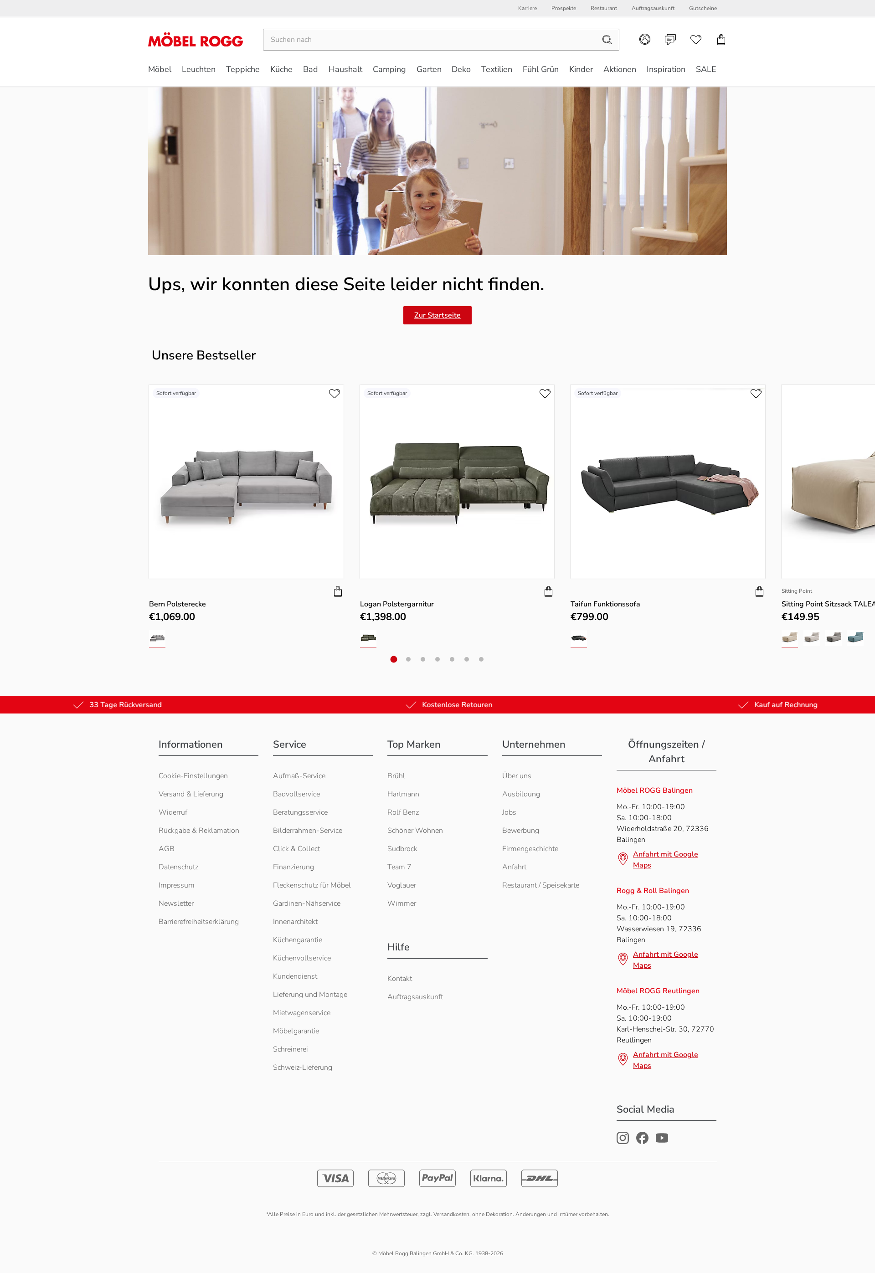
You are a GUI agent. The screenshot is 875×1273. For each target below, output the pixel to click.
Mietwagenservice (301, 1013)
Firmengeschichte (530, 849)
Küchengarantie (297, 940)
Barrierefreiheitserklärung (199, 922)
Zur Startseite (437, 315)
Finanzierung (293, 867)
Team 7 (399, 867)
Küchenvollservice (302, 958)
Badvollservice (296, 794)
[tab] (394, 659)
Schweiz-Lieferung (302, 1068)
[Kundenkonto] (644, 39)
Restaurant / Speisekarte (540, 885)
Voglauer (401, 885)
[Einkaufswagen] (721, 39)
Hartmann (403, 794)
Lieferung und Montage (310, 995)
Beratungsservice (300, 812)
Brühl (396, 776)
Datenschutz (178, 867)
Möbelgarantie (296, 1031)
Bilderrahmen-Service (307, 831)
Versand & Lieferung (191, 794)
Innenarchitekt (295, 922)
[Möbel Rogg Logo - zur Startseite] (195, 39)
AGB (167, 849)
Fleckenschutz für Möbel (312, 885)
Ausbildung (521, 794)
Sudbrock (402, 849)
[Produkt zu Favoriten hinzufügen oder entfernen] (334, 393)
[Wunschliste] (695, 39)
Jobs (509, 812)
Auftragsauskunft (415, 997)
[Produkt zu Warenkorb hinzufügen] (338, 591)
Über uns (516, 776)
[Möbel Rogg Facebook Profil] (642, 1142)
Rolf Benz (403, 812)
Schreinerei (290, 1049)
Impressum (177, 885)
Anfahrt (514, 867)
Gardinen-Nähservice (306, 903)
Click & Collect (296, 849)
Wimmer (401, 903)
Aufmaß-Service (299, 776)
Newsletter (176, 903)
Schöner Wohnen (415, 831)
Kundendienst (295, 976)
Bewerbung (520, 831)
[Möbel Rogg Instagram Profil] (623, 1142)
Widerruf (173, 812)
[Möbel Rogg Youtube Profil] (662, 1142)
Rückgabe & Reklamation (199, 831)
